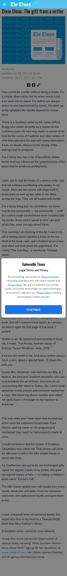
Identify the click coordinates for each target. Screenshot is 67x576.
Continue (33, 309)
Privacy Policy (15, 285)
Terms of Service (50, 277)
